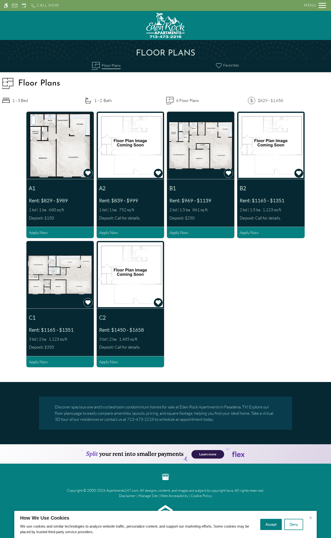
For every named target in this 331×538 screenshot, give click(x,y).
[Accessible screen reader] (6, 5)
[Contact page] (14, 5)
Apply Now (38, 232)
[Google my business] (165, 476)
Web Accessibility (174, 495)
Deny (294, 524)
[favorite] (88, 173)
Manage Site (148, 495)
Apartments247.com (122, 490)
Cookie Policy (201, 495)
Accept (271, 524)
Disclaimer (127, 495)
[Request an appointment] (24, 5)
